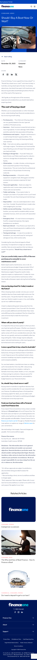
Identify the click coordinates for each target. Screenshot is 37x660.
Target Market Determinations (11, 642)
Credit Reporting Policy (28, 639)
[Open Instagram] (7, 74)
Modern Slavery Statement (26, 642)
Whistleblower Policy (16, 639)
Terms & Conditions (18, 646)
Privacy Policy (6, 639)
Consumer (22, 63)
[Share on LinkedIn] (12, 74)
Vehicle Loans (28, 423)
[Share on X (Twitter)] (16, 74)
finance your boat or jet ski (9, 421)
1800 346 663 (19, 609)
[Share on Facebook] (3, 74)
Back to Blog (8, 56)
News (20, 67)
